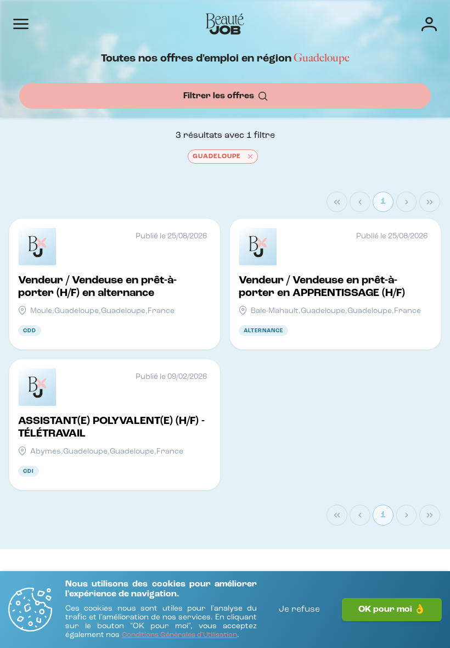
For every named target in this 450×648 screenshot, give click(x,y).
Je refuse (299, 609)
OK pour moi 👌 (391, 609)
